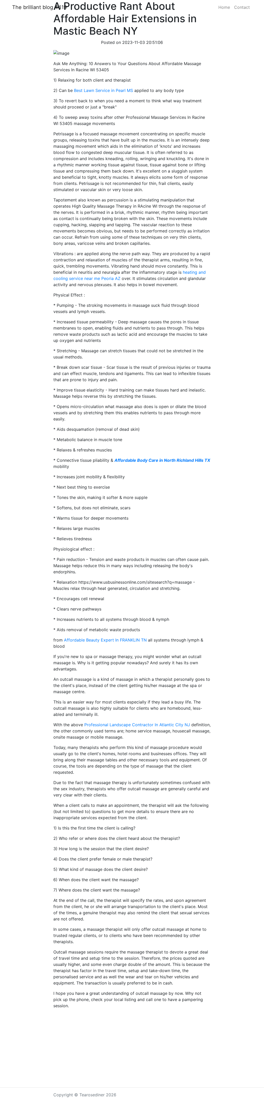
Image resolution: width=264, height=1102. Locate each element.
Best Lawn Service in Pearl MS (103, 90)
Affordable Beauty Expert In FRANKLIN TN (105, 640)
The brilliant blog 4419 (39, 7)
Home (224, 7)
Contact (242, 7)
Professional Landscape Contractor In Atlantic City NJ (137, 724)
